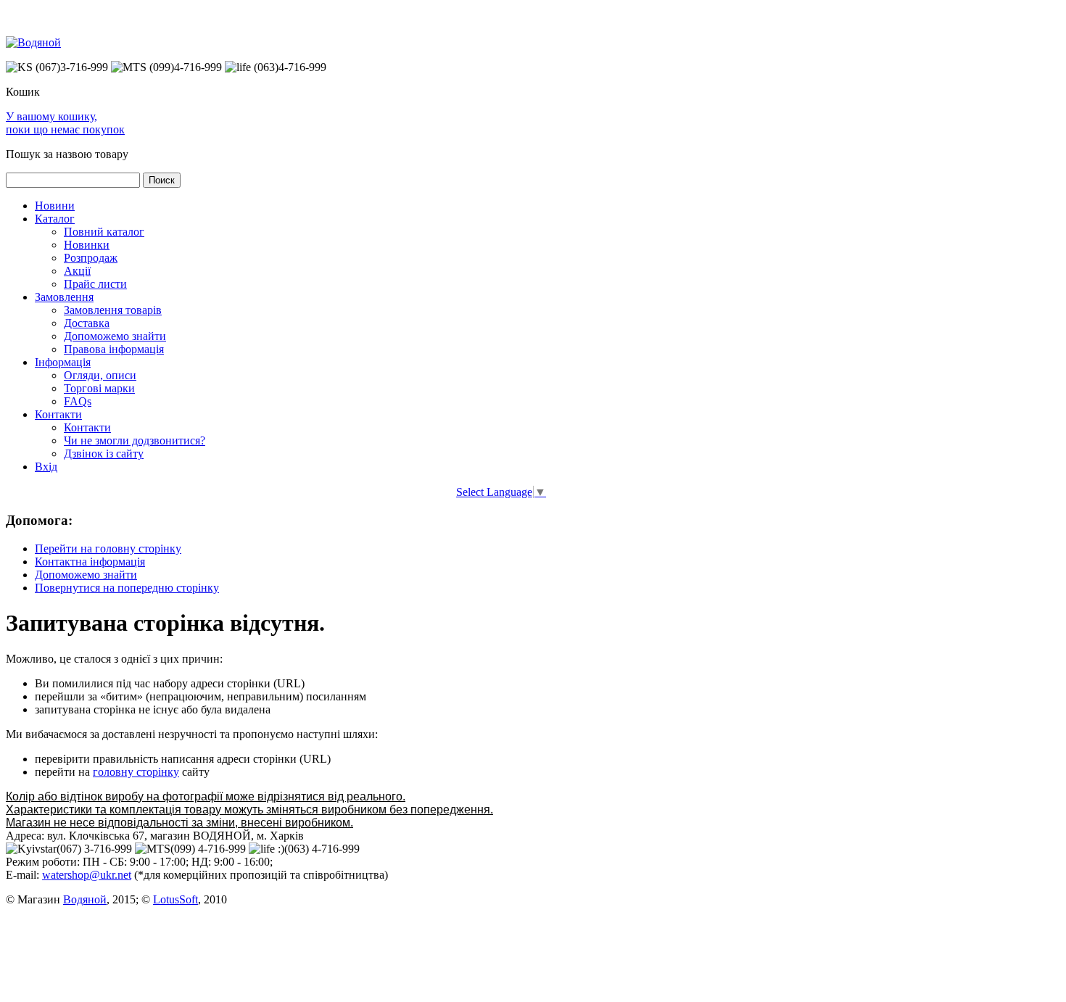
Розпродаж (90, 258)
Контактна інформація (90, 561)
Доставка (87, 323)
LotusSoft (175, 899)
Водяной (85, 899)
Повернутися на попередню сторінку (127, 587)
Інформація (63, 362)
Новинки (87, 245)
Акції (77, 271)
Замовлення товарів (113, 310)
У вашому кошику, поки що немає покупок (65, 123)
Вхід (46, 466)
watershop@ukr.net (86, 875)
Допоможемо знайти (115, 336)
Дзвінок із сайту (104, 453)
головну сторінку (136, 772)
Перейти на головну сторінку (108, 548)
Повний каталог (104, 231)
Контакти (58, 414)
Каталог (55, 218)
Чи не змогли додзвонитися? (134, 440)
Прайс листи (95, 284)
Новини (55, 205)
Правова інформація (114, 349)
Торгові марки (99, 388)
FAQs (77, 401)
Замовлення (64, 297)
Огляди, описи (100, 375)
